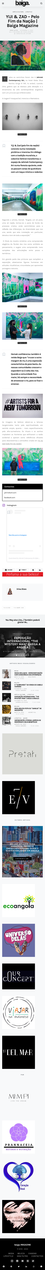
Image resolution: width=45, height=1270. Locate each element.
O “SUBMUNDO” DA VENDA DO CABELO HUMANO (28, 686)
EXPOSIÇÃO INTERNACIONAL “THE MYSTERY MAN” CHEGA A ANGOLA (22, 642)
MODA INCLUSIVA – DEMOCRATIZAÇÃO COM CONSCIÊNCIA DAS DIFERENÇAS (28, 674)
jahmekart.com (10, 493)
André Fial (32, 712)
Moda (16, 671)
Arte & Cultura (18, 11)
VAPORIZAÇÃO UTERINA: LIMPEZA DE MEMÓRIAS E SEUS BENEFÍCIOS (27, 721)
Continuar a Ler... (22, 858)
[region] (22, 197)
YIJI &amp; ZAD (19, 607)
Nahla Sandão (21, 690)
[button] (16, 655)
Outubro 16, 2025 (20, 700)
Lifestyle (28, 11)
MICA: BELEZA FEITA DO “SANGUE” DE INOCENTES (27, 709)
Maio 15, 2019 (19, 677)
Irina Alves (14, 30)
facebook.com (9, 497)
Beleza (16, 682)
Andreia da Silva (36, 651)
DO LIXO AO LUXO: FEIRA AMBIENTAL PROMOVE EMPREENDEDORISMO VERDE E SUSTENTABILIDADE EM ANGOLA (22, 847)
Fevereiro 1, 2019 (20, 688)
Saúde (25, 718)
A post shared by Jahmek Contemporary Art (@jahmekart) (26, 558)
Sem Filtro (22, 1256)
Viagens (32, 1253)
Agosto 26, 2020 (20, 724)
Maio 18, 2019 (19, 712)
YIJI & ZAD (6, 607)
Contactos (37, 1256)
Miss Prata (32, 677)
